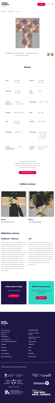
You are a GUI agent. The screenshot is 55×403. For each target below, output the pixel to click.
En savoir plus (14, 295)
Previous (26, 188)
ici (35, 167)
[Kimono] (13, 204)
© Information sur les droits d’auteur (14, 53)
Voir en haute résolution (32, 53)
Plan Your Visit (32, 341)
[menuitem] (13, 344)
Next (29, 188)
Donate (41, 4)
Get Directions (4, 336)
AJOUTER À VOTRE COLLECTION (22, 55)
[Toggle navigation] (49, 4)
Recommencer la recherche (27, 172)
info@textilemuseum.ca (10, 341)
